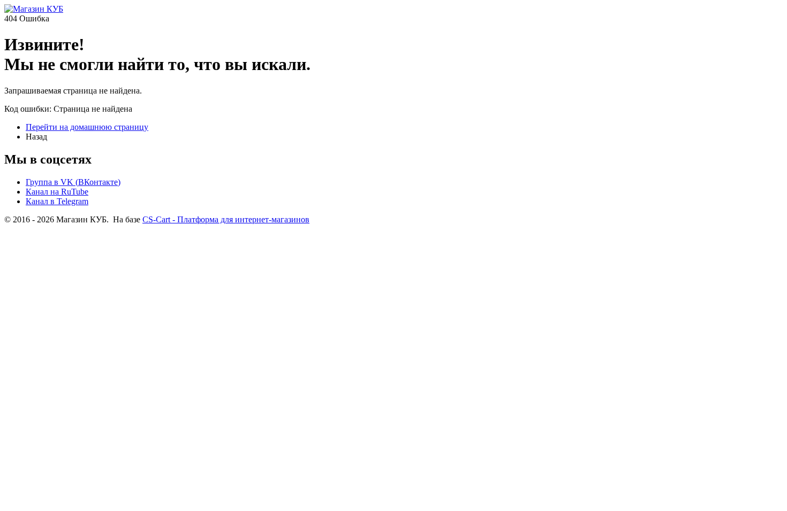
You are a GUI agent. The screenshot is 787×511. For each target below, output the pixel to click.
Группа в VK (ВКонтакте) (73, 182)
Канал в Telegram (57, 201)
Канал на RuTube (57, 191)
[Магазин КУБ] (33, 8)
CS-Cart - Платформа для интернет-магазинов (225, 219)
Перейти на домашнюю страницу (87, 126)
